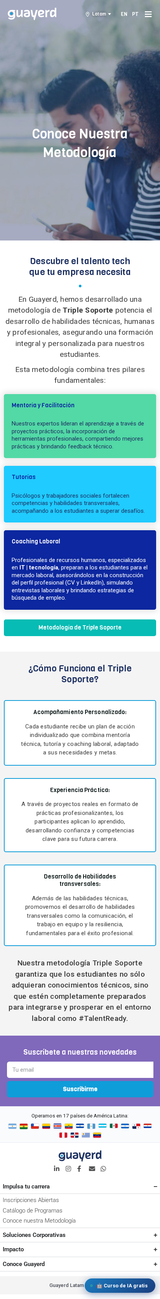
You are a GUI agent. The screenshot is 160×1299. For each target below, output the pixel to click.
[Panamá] (136, 1126)
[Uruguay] (86, 1135)
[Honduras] (102, 1126)
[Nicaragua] (125, 1126)
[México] (114, 1126)
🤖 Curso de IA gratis (122, 1286)
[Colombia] (46, 1126)
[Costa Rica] (57, 1126)
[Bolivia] (24, 1126)
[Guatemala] (91, 1126)
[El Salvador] (80, 1126)
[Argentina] (12, 1126)
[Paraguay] (147, 1126)
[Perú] (63, 1135)
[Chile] (35, 1126)
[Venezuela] (97, 1135)
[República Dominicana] (74, 1135)
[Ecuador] (69, 1126)
